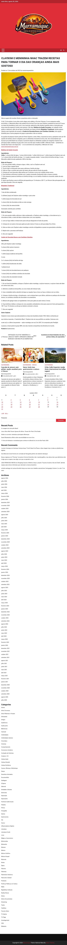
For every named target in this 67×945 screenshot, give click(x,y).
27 (30, 407)
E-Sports (3, 783)
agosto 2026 (4, 478)
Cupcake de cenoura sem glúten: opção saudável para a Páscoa (11, 369)
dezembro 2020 (5, 685)
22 (48, 404)
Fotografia (4, 811)
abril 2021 (4, 672)
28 (39, 407)
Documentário (5, 777)
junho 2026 (4, 484)
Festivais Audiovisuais (7, 801)
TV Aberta (4, 914)
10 (2, 402)
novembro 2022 (5, 615)
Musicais (3, 859)
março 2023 (4, 602)
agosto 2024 (4, 551)
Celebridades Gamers (7, 738)
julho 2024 (4, 554)
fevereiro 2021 (5, 678)
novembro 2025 (5, 505)
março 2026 (4, 493)
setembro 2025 (5, 511)
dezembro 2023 (5, 575)
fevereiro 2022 (5, 642)
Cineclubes (4, 741)
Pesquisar (4, 418)
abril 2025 (4, 527)
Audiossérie (4, 726)
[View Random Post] (61, 50)
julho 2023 (4, 590)
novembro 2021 (5, 651)
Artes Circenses (5, 710)
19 (20, 404)
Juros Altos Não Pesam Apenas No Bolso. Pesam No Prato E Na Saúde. (21, 431)
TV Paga (3, 917)
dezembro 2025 (5, 502)
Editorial (3, 786)
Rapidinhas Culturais (6, 890)
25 (11, 407)
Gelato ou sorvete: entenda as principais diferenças (15, 434)
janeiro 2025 (4, 536)
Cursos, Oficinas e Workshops (9, 768)
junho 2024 (4, 557)
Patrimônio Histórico (7, 874)
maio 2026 (4, 487)
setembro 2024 (5, 548)
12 (20, 402)
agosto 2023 (4, 587)
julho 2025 (4, 517)
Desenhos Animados (7, 774)
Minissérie (4, 844)
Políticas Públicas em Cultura (9, 884)
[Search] (64, 50)
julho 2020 (4, 700)
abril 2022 (4, 636)
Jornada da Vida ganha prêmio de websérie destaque (33, 454)
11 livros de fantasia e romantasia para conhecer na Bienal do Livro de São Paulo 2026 (24, 440)
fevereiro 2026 (5, 496)
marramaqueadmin (28, 70)
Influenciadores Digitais (7, 826)
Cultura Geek (4, 759)
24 (2, 407)
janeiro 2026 (4, 499)
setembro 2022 (5, 621)
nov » (6, 413)
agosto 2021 (4, 660)
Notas (3, 862)
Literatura (3, 829)
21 (39, 404)
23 (57, 404)
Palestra (3, 868)
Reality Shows (5, 893)
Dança (3, 771)
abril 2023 (4, 599)
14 (39, 402)
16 (57, 402)
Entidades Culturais (6, 789)
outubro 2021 (4, 654)
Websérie (3, 926)
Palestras (3, 871)
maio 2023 (4, 596)
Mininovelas (4, 841)
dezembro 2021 (5, 648)
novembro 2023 (5, 578)
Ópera (2, 865)
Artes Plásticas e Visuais (8, 713)
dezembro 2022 (5, 612)
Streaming (4, 902)
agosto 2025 (4, 514)
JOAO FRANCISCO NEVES (8, 462)
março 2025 (4, 530)
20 (30, 404)
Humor (3, 823)
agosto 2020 (4, 697)
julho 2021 (4, 663)
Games (3, 814)
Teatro (3, 905)
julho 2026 (4, 481)
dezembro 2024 (5, 539)
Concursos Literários (7, 750)
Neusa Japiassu (5, 457)
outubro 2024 (4, 545)
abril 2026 (4, 490)
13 (30, 402)
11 (11, 402)
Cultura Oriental (5, 762)
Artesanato (4, 716)
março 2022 (4, 639)
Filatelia (3, 805)
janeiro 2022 (4, 645)
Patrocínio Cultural (6, 877)
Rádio (2, 887)
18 (11, 404)
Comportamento (5, 747)
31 (2, 409)
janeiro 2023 (4, 609)
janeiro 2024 (4, 572)
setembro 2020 (5, 694)
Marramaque (26, 943)
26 (20, 407)
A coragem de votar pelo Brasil (9, 428)
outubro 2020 (4, 691)
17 (2, 404)
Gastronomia (11, 328)
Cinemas (3, 744)
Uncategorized (5, 920)
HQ (2, 820)
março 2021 (4, 675)
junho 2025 (4, 520)
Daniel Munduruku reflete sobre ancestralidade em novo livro (17, 437)
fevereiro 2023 (5, 606)
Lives (2, 835)
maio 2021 (4, 669)
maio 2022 (4, 633)
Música (34, 364)
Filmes (3, 808)
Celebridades (4, 735)
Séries (3, 896)
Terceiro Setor (5, 911)
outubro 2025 (4, 508)
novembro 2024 (5, 542)
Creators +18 (4, 756)
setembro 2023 (5, 584)
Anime (3, 707)
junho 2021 (4, 666)
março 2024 (4, 566)
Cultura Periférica (6, 765)
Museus (3, 847)
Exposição (4, 795)
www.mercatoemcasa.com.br (9, 146)
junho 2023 (4, 593)
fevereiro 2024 (5, 569)
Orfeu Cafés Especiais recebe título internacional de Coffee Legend (55, 369)
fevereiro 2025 (5, 533)
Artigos (3, 719)
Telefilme (3, 908)
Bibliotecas (4, 728)
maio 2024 (4, 560)
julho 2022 (4, 627)
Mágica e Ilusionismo (7, 838)
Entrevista (4, 792)
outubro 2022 (4, 618)
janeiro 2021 (4, 682)
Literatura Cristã (5, 832)
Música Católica (5, 853)
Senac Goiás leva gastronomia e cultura (31, 368)
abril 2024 (4, 563)
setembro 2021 (5, 657)
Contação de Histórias (7, 753)
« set (2, 413)
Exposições (4, 798)
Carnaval (3, 732)
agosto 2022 (4, 624)
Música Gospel (5, 856)
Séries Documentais (6, 899)
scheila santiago (5, 468)
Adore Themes (50, 943)
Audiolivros (4, 722)
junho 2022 (4, 630)
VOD (2, 923)
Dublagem (4, 780)
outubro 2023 (4, 581)
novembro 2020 (5, 688)
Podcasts (3, 881)
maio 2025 (4, 523)
